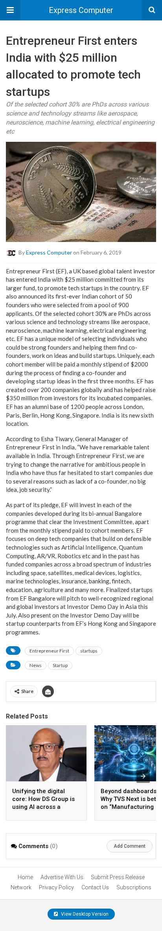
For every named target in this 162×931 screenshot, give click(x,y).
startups (89, 651)
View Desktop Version (84, 914)
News (35, 665)
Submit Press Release (118, 877)
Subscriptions (133, 887)
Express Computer (81, 10)
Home (25, 877)
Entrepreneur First (49, 651)
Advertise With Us (61, 877)
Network (21, 887)
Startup (60, 665)
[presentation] (143, 776)
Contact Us (95, 887)
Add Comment (129, 846)
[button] (10, 10)
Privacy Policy (56, 887)
